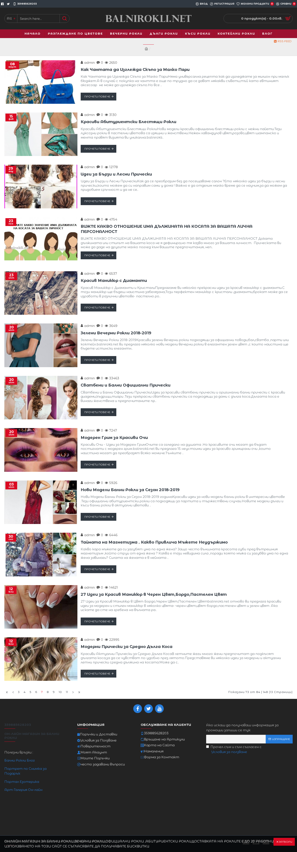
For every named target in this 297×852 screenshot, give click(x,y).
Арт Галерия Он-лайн (23, 790)
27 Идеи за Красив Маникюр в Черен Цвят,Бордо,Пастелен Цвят (154, 594)
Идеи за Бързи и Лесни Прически (116, 174)
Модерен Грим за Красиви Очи (114, 437)
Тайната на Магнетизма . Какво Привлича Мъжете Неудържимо (154, 542)
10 (60, 692)
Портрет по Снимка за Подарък (25, 771)
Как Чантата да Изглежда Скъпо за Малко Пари (135, 69)
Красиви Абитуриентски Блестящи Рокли (128, 121)
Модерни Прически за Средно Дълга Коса (126, 646)
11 (67, 692)
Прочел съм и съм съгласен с (236, 749)
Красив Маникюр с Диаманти (114, 280)
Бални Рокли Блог (19, 760)
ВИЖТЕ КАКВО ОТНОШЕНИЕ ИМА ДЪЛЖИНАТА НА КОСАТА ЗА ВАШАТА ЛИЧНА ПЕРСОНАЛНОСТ (166, 229)
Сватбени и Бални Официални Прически (125, 385)
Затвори (285, 841)
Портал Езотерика (21, 782)
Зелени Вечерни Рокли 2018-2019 (116, 333)
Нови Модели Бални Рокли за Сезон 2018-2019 (130, 489)
